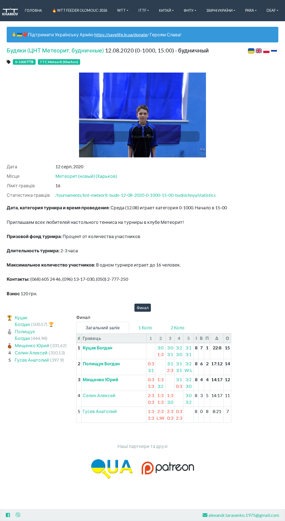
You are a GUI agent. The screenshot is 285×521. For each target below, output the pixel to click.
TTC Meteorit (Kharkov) (59, 62)
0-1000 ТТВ (24, 62)
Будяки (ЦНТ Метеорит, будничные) (55, 50)
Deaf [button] (271, 10)
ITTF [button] (142, 10)
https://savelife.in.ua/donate (120, 34)
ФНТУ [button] (188, 10)
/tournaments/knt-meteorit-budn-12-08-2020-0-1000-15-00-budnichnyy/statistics (135, 195)
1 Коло (145, 327)
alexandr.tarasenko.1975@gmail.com (243, 515)
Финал (143, 307)
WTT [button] (121, 10)
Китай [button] (165, 10)
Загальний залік (102, 327)
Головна (33, 10)
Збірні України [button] (219, 10)
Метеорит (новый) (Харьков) (86, 176)
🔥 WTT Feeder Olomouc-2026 (79, 10)
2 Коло (178, 327)
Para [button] (249, 10)
